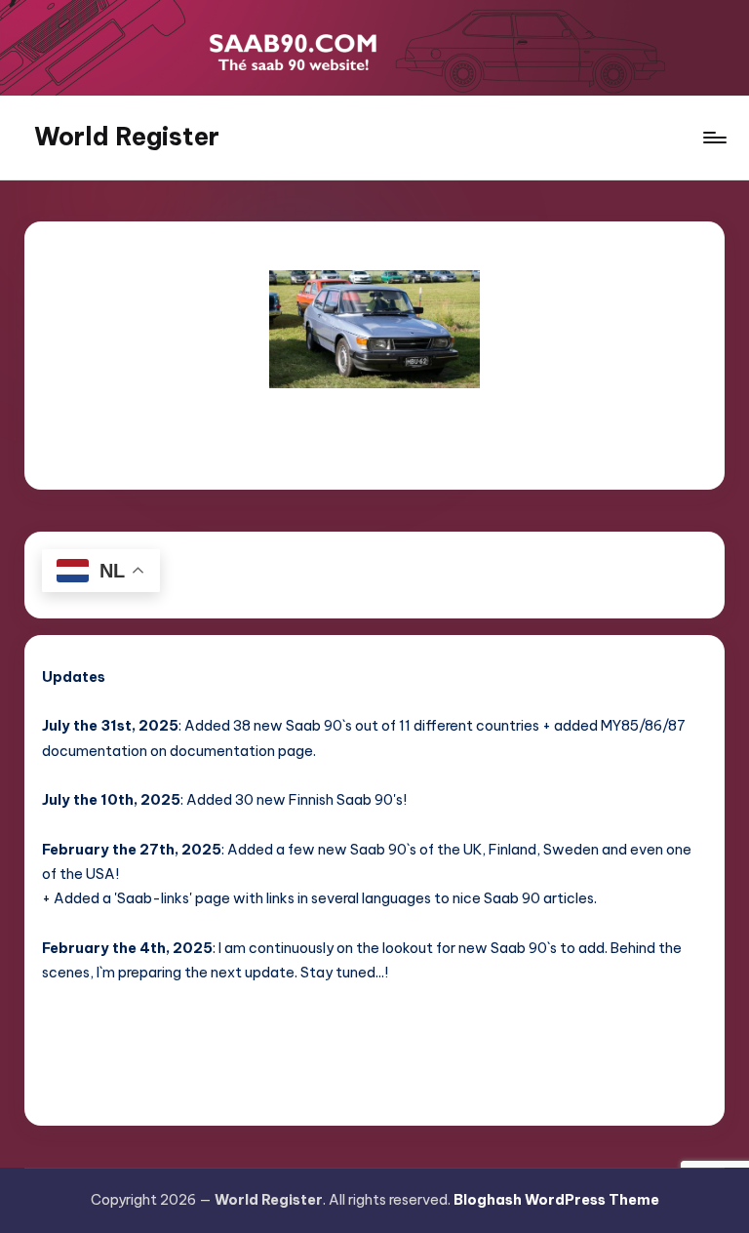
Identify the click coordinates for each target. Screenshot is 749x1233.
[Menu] (713, 137)
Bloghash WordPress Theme (556, 1200)
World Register (126, 136)
